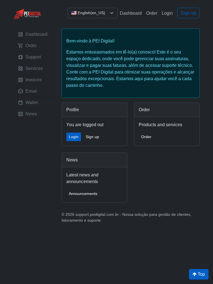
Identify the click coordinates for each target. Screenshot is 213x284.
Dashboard (131, 13)
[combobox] (92, 13)
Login (167, 13)
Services (34, 68)
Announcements (83, 193)
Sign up (188, 13)
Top (201, 274)
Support (33, 57)
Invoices (34, 79)
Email (31, 91)
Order (151, 13)
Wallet (32, 102)
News (31, 113)
